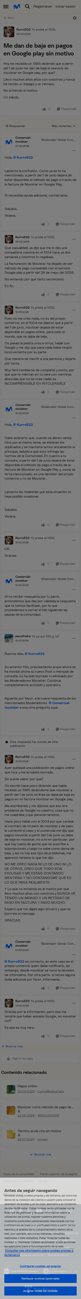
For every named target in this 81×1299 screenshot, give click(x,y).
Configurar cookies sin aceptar (40, 1266)
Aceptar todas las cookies (40, 1290)
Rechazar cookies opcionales (40, 1278)
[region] (40, 1238)
